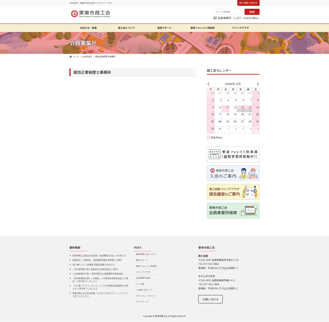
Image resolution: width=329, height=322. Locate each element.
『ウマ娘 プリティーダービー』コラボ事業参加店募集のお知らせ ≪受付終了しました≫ (100, 287)
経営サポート (142, 260)
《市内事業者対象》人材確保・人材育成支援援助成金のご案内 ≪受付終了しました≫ (100, 279)
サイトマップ (142, 301)
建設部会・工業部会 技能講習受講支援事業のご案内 (97, 259)
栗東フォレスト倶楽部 (146, 266)
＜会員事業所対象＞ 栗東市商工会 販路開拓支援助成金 (116, 273)
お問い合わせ (250, 2)
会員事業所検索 (143, 277)
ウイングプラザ (143, 271)
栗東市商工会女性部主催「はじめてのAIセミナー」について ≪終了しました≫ (100, 294)
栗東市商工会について (146, 254)
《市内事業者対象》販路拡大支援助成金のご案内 (95, 269)
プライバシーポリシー (146, 295)
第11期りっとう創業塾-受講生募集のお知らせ (93, 264)
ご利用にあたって (144, 289)
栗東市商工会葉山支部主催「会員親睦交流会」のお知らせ (99, 255)
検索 (252, 12)
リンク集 (140, 283)
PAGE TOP (319, 309)
